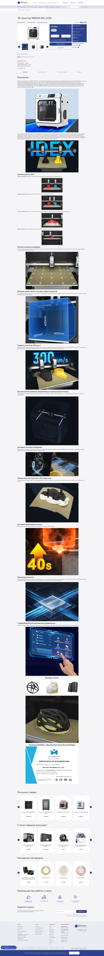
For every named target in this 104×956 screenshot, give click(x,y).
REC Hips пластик (63, 877)
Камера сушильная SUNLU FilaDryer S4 (46, 845)
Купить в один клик (61, 44)
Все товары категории (31, 22)
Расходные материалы (21, 931)
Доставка (50, 2)
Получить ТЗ (77, 31)
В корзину (66, 36)
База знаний (52, 948)
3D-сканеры (19, 928)
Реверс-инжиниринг (39, 931)
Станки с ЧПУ (20, 932)
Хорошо (74, 953)
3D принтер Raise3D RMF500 (63, 812)
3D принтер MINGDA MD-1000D (81, 812)
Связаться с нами (65, 924)
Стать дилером (41, 2)
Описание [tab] (25, 72)
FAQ (57, 2)
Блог (46, 2)
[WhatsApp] (86, 22)
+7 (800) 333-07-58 (81, 3)
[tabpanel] (52, 431)
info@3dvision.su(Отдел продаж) (64, 938)
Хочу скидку (74, 47)
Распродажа (51, 929)
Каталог (19, 924)
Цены (50, 926)
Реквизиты (62, 948)
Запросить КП (77, 25)
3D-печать (37, 926)
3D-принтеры (20, 926)
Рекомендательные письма (31, 948)
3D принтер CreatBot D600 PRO (46, 812)
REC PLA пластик (81, 877)
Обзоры (18, 948)
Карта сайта (57, 948)
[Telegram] (84, 22)
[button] (19, 47)
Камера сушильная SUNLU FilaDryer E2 (28, 845)
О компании (51, 932)
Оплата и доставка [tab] (62, 72)
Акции (50, 928)
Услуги (36, 924)
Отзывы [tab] (79, 72)
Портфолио (51, 931)
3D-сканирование (38, 929)
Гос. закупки (34, 2)
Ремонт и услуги (38, 934)
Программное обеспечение (22, 940)
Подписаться (81, 911)
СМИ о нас (23, 948)
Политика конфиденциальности (81, 949)
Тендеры (76, 40)
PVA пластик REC (46, 877)
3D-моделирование (39, 928)
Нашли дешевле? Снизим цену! (78, 43)
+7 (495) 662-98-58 (64, 933)
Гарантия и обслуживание (80, 28)
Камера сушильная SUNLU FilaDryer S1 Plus (81, 845)
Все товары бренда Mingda (42, 22)
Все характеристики (21, 68)
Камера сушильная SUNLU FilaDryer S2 (63, 845)
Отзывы (54, 2)
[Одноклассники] (82, 22)
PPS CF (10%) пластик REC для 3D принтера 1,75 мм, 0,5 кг (28, 878)
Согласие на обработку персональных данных (79, 948)
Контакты (51, 934)
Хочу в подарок (75, 45)
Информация (52, 924)
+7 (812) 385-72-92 (64, 930)
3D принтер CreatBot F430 (28, 812)
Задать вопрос (61, 47)
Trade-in (76, 37)
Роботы (18, 929)
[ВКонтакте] (81, 22)
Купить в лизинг (78, 34)
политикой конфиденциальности (60, 953)
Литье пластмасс (38, 932)
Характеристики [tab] (42, 72)
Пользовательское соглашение (42, 948)
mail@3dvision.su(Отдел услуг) (64, 941)
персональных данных (81, 916)
